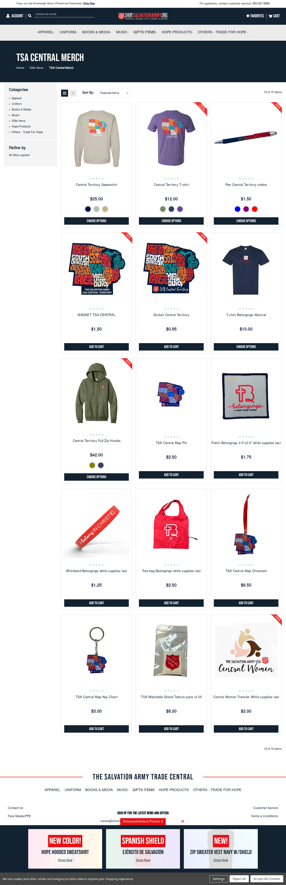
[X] (153, 832)
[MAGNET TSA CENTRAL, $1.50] (96, 268)
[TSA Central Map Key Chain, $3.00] (96, 650)
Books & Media (21, 109)
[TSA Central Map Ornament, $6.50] (246, 524)
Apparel (16, 98)
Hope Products (21, 126)
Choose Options (96, 221)
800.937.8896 (261, 3)
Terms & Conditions (264, 816)
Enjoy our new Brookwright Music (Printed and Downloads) (56, 4)
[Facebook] (132, 832)
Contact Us (15, 808)
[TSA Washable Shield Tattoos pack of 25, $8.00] (171, 650)
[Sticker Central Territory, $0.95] (171, 268)
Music (15, 115)
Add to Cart (96, 346)
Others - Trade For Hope (27, 132)
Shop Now (89, 4)
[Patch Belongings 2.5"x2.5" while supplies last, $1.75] (246, 394)
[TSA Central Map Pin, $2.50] (171, 394)
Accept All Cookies (267, 879)
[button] (54, 32)
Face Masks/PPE (19, 816)
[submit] (182, 821)
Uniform (17, 104)
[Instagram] (143, 832)
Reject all (239, 879)
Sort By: (88, 93)
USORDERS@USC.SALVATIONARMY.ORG (148, 849)
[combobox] (113, 93)
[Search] (30, 16)
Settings (219, 879)
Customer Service (265, 808)
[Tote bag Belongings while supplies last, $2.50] (171, 524)
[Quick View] (96, 167)
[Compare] (106, 167)
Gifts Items (19, 121)
